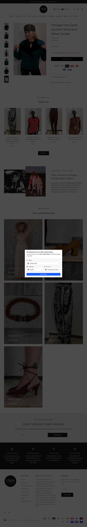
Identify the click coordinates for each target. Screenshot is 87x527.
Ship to (30, 260)
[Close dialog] (61, 251)
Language (31, 266)
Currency (48, 266)
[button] (43, 263)
